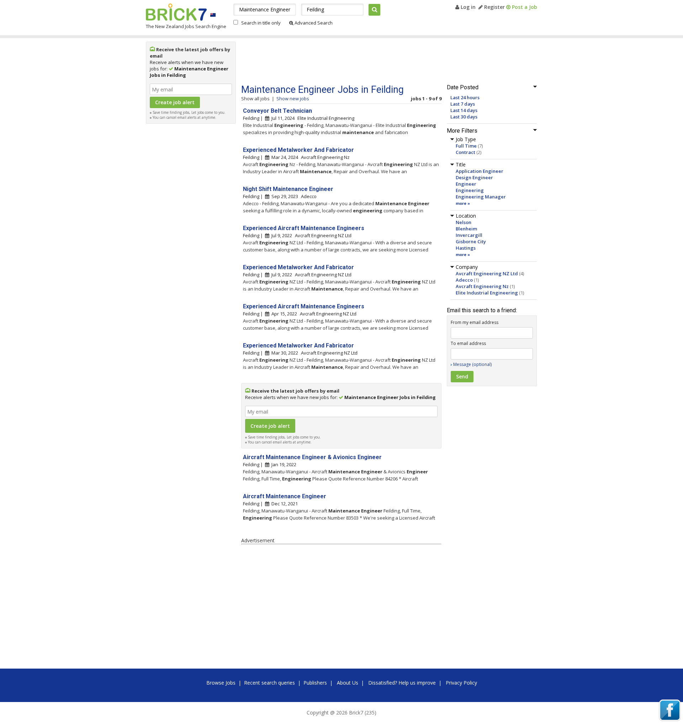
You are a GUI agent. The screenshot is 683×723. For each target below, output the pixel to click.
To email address (468, 343)
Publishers (315, 682)
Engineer (466, 184)
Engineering (470, 190)
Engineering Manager (481, 196)
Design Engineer (474, 177)
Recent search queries (269, 682)
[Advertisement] (191, 234)
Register (494, 7)
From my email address (474, 322)
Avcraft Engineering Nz (482, 286)
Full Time (466, 146)
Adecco (464, 280)
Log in (467, 7)
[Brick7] (213, 14)
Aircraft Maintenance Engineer (284, 496)
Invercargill (469, 235)
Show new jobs (292, 98)
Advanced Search (313, 23)
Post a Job (523, 7)
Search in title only (261, 23)
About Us (347, 682)
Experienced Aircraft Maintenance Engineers (303, 228)
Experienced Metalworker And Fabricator (298, 150)
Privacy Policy (461, 682)
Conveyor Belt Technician (277, 110)
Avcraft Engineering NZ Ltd (487, 273)
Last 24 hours (465, 97)
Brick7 (176, 12)
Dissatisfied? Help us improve (402, 682)
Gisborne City (471, 241)
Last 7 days (462, 104)
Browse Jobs (220, 682)
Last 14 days (463, 110)
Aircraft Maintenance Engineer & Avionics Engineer (312, 457)
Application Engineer (479, 171)
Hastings (466, 248)
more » (463, 203)
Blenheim (466, 228)
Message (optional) (472, 364)
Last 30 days (463, 116)
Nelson (463, 222)
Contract (465, 152)
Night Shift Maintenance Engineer (288, 189)
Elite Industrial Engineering (487, 292)
